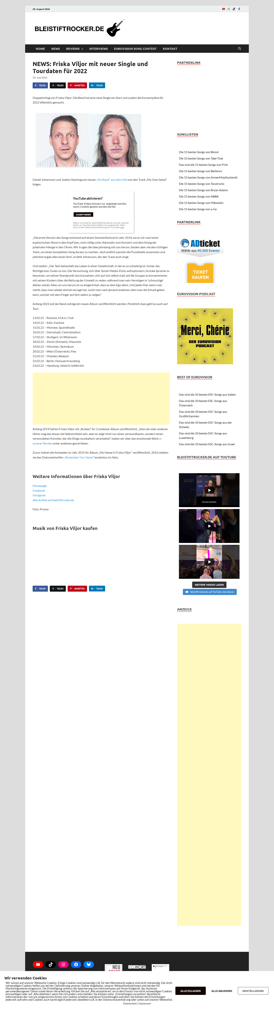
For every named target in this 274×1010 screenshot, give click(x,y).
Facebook (39, 490)
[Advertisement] (101, 398)
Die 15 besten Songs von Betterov (200, 171)
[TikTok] (234, 9)
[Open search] (239, 48)
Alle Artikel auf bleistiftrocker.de (53, 500)
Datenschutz (130, 1003)
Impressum (145, 1003)
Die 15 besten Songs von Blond (198, 152)
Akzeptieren (83, 214)
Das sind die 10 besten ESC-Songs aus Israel (207, 444)
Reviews (73, 49)
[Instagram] (228, 9)
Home (40, 49)
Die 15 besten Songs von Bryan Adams (203, 190)
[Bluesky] (89, 964)
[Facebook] (239, 9)
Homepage (40, 485)
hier (122, 227)
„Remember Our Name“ (79, 457)
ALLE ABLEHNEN (221, 990)
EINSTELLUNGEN (253, 990)
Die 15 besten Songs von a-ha (198, 209)
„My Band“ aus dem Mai (111, 179)
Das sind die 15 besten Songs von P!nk (203, 164)
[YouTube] (223, 9)
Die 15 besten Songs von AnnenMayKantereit (208, 177)
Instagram (39, 495)
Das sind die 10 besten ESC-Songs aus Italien (207, 394)
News (55, 49)
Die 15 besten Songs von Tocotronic (201, 183)
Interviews (98, 49)
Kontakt (170, 49)
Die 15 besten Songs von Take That (201, 158)
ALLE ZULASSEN (190, 990)
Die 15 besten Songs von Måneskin (201, 202)
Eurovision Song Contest (135, 49)
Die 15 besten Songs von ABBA (199, 196)
